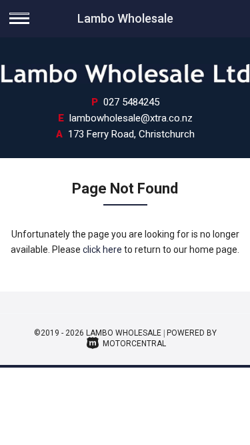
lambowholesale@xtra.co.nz (131, 118)
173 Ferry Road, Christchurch (131, 134)
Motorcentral (134, 343)
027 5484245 (131, 102)
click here (102, 249)
